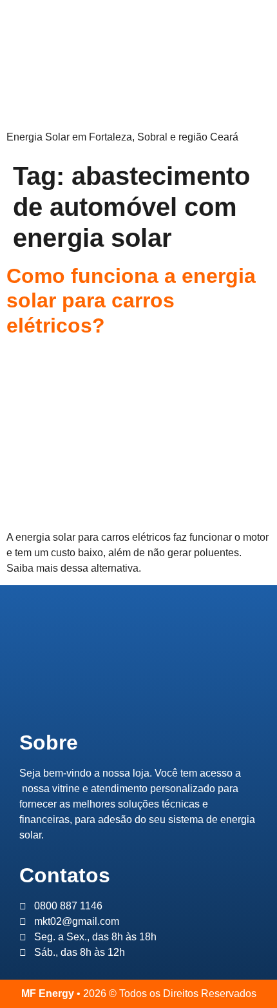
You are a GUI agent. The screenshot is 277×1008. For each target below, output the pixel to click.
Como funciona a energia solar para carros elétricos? (131, 300)
